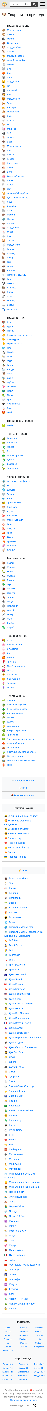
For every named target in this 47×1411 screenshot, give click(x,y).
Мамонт (8, 214)
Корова (8, 158)
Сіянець (8, 700)
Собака (8, 51)
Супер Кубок (13, 1250)
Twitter (8, 1331)
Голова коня (11, 111)
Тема (23, 870)
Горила (8, 38)
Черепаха (9, 442)
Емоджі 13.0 (39, 1371)
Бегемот (8, 223)
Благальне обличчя (16, 833)
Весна (10, 902)
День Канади (14, 984)
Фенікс (8, 412)
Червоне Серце (14, 842)
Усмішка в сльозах (16, 828)
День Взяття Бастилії (18, 1023)
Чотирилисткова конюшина (18, 738)
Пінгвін (8, 352)
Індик (7, 322)
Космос (10, 1125)
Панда (8, 283)
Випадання (12, 917)
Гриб (7, 764)
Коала (7, 278)
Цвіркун (8, 592)
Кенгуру (8, 300)
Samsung (23, 1331)
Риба (7, 498)
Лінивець (9, 287)
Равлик (8, 562)
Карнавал (12, 1105)
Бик (6, 150)
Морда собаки (11, 47)
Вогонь (9, 852)
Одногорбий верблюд (15, 193)
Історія (10, 888)
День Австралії (15, 974)
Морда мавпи (11, 29)
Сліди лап (9, 309)
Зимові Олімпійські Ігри (19, 1086)
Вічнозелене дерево (14, 708)
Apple (7, 1327)
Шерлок (11, 1308)
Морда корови (11, 145)
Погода (10, 1211)
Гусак (7, 407)
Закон (10, 1071)
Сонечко (8, 588)
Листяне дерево (12, 713)
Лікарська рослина (14, 730)
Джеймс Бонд (14, 1052)
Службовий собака (14, 60)
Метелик (9, 567)
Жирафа (9, 205)
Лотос (7, 653)
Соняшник (9, 674)
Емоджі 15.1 (7, 1379)
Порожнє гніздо (12, 756)
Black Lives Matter (16, 878)
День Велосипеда (16, 1018)
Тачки (9, 1259)
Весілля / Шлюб (15, 907)
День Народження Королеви (22, 1037)
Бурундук (9, 253)
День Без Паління (16, 1013)
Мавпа (8, 34)
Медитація (12, 1163)
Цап (6, 188)
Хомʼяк (8, 240)
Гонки (9, 959)
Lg (8, 1342)
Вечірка (10, 912)
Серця (10, 1245)
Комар (7, 614)
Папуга (8, 394)
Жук (6, 584)
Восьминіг (9, 515)
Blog (23, 787)
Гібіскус (8, 670)
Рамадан (11, 1221)
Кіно (9, 1134)
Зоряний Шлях (14, 1091)
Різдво (10, 1235)
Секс (9, 1240)
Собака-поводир (13, 55)
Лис (6, 72)
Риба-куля (9, 506)
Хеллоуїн (11, 1289)
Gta (8, 883)
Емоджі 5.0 (23, 1368)
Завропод (9, 463)
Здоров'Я (11, 1076)
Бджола (8, 579)
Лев (6, 94)
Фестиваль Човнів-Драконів (22, 1264)
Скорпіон (9, 609)
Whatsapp (7, 1335)
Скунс (7, 296)
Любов (10, 1139)
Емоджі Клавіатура (23, 780)
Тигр (7, 102)
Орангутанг (10, 42)
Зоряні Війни (13, 1095)
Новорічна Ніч (14, 1191)
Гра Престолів (14, 964)
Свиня (7, 167)
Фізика (10, 1274)
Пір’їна (8, 382)
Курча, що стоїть (13, 343)
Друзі (9, 1057)
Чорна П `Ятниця (16, 1298)
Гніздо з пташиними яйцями (18, 760)
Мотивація (12, 1168)
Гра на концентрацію (23, 795)
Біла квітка (10, 648)
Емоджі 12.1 (23, 1371)
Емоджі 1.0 (8, 1364)
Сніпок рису (10, 726)
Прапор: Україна (15, 856)
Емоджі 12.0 (7, 1371)
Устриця (8, 549)
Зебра (7, 133)
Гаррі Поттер (13, 945)
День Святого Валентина (20, 1047)
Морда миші (10, 227)
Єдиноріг (9, 128)
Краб (7, 532)
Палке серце (13, 838)
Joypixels (39, 1335)
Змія (7, 450)
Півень (8, 330)
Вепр (7, 171)
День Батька (13, 1008)
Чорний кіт (10, 90)
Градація (11, 969)
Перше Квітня (14, 1206)
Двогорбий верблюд (14, 197)
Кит (6, 485)
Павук (7, 601)
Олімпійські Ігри (15, 1196)
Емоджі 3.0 (39, 1364)
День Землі (13, 979)
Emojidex (23, 1339)
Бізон (7, 141)
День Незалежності (17, 993)
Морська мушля (12, 519)
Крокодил (9, 438)
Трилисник (10, 734)
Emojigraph (39, 1346)
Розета (8, 657)
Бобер (7, 257)
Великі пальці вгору (17, 847)
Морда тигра (11, 98)
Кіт (6, 85)
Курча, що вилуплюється (17, 334)
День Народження (16, 1032)
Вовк (7, 68)
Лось (7, 115)
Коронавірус (13, 1120)
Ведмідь (8, 270)
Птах (7, 347)
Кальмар (9, 545)
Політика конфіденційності (23, 1399)
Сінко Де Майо (14, 1255)
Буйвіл (8, 154)
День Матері (13, 1027)
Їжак (6, 261)
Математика (13, 1154)
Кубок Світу (13, 1129)
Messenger (23, 1335)
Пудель (8, 64)
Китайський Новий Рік (18, 1110)
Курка (7, 326)
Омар (7, 536)
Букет (7, 640)
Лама (7, 201)
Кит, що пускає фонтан (16, 481)
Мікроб (8, 627)
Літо (8, 1144)
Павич (7, 390)
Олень (8, 137)
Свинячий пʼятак (13, 175)
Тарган (8, 597)
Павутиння (10, 605)
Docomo (23, 1346)
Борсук (8, 304)
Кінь (6, 124)
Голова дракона (12, 455)
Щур (6, 236)
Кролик (8, 248)
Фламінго (9, 386)
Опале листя (11, 747)
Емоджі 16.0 (23, 1379)
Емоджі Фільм (14, 1066)
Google (23, 1327)
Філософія (12, 1279)
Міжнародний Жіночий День (22, 1186)
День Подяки (14, 1042)
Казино (10, 1100)
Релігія (10, 1225)
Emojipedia (8, 1350)
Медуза (8, 528)
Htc (39, 1339)
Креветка (9, 541)
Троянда (9, 661)
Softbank (39, 1342)
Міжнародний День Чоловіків (22, 1182)
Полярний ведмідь (14, 274)
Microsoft (39, 1331)
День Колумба (14, 989)
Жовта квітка (11, 678)
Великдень (12, 897)
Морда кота (10, 81)
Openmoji (8, 1339)
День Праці (12, 998)
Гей (8, 950)
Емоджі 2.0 (23, 1364)
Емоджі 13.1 (7, 1375)
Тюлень (8, 493)
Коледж (11, 1115)
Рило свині (10, 163)
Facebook (39, 1327)
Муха (7, 618)
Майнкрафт (13, 1149)
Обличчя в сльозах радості (21, 816)
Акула (7, 511)
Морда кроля (11, 244)
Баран (7, 180)
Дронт (7, 377)
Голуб (7, 356)
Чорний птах (11, 403)
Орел (7, 360)
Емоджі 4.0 (8, 1368)
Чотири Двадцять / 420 (19, 1303)
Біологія (11, 893)
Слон (7, 210)
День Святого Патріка (18, 1003)
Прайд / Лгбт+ (14, 1216)
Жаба (7, 425)
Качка (7, 364)
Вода (9, 922)
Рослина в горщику (14, 704)
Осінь (9, 1201)
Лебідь (8, 369)
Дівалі (10, 1061)
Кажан (7, 266)
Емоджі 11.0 (39, 1368)
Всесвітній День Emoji (18, 927)
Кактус (8, 721)
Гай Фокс (11, 940)
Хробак (8, 622)
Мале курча (10, 339)
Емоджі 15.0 (39, 1375)
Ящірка (8, 446)
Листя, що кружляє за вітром (19, 751)
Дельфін (9, 489)
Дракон (8, 459)
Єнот (7, 77)
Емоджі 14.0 (23, 1375)
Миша (7, 231)
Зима (9, 1081)
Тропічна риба (11, 502)
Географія (12, 954)
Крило (7, 399)
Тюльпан (9, 683)
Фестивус (12, 1269)
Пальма (8, 717)
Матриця (11, 1159)
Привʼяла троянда (13, 665)
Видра (7, 291)
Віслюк (8, 120)
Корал (7, 524)
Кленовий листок (13, 743)
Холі (9, 1293)
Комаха (8, 571)
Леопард (9, 107)
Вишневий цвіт (12, 644)
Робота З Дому (15, 1230)
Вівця (7, 184)
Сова (7, 373)
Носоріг (8, 218)
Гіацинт (8, 687)
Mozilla (23, 1342)
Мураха (8, 575)
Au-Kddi (7, 1346)
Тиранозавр (10, 468)
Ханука (10, 1284)
